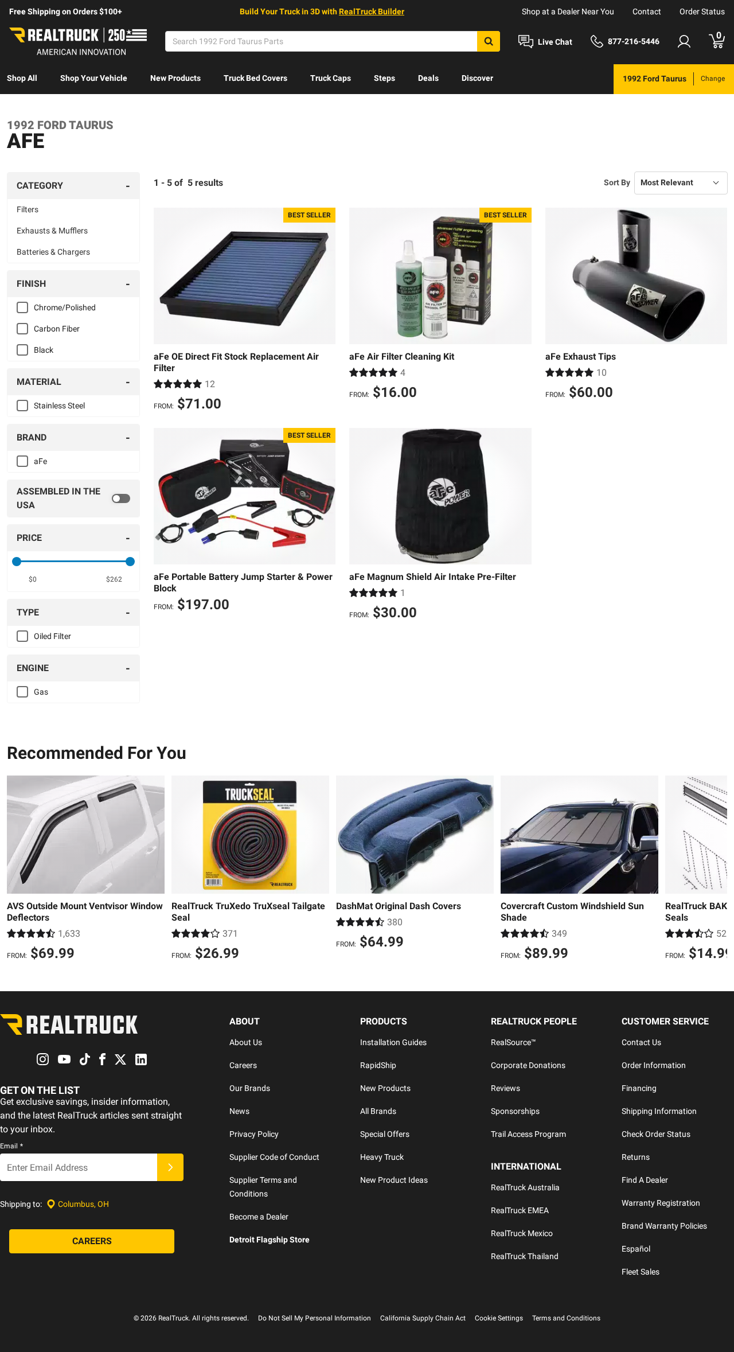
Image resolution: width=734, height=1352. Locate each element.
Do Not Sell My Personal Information (314, 1318)
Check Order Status (656, 1134)
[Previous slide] (18, 869)
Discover (477, 78)
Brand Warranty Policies (664, 1225)
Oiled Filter (52, 636)
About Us (245, 1042)
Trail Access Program (528, 1134)
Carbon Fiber (57, 328)
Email (11, 1146)
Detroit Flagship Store (269, 1239)
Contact (647, 11)
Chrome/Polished (65, 307)
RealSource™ (513, 1042)
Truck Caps (330, 78)
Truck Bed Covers (255, 78)
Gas (41, 691)
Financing (639, 1088)
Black (43, 349)
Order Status (702, 11)
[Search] (488, 41)
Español (636, 1248)
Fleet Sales (640, 1271)
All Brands (378, 1111)
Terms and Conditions (566, 1318)
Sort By (617, 182)
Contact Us (641, 1042)
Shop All (22, 78)
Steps (384, 78)
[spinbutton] (32, 579)
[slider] (16, 561)
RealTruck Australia (525, 1187)
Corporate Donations (528, 1065)
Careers (243, 1065)
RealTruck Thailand (525, 1256)
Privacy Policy (254, 1134)
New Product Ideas (394, 1180)
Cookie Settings (499, 1318)
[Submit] (170, 1167)
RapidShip (378, 1065)
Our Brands (249, 1088)
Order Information (654, 1065)
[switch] (73, 498)
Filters (27, 209)
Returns (636, 1157)
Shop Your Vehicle (93, 78)
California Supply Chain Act (423, 1318)
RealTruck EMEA (520, 1210)
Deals (428, 78)
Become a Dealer (258, 1216)
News (239, 1111)
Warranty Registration (661, 1202)
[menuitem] (22, 79)
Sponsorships (515, 1111)
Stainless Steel (59, 405)
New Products (175, 78)
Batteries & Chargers (53, 251)
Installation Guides (393, 1042)
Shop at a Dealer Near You (568, 11)
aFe (40, 461)
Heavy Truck (382, 1157)
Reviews (505, 1088)
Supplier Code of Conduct (274, 1157)
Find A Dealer (645, 1180)
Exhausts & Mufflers (52, 230)
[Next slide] (715, 869)
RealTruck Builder (371, 11)
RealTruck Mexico (522, 1233)
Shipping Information (659, 1111)
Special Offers (384, 1134)
